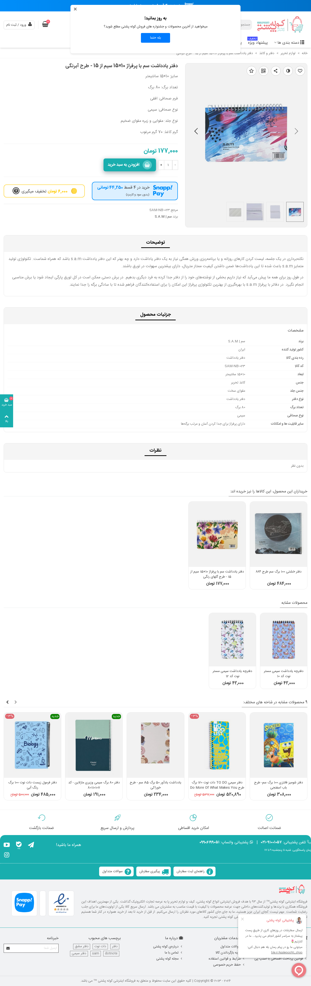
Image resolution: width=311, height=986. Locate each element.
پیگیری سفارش (149, 871)
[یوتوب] (7, 845)
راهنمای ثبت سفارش (191, 871)
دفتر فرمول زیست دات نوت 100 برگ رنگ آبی (32, 785)
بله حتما (155, 38)
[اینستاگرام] (7, 855)
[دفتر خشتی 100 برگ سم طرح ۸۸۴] (278, 534)
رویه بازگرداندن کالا (228, 953)
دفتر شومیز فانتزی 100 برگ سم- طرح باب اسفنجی (278, 785)
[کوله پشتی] (280, 25)
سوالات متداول (112, 871)
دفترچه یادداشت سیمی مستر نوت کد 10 (283, 674)
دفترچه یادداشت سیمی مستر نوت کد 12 (232, 674)
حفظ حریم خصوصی (227, 965)
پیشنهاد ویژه (258, 42)
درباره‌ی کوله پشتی (166, 947)
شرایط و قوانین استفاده (225, 959)
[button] (196, 132)
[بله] (19, 845)
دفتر (115, 946)
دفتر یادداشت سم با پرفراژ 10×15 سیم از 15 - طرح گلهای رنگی (217, 574)
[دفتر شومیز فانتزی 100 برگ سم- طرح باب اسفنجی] (278, 745)
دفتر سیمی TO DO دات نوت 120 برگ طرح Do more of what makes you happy (217, 787)
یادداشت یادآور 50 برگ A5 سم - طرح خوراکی (155, 785)
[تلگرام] (31, 845)
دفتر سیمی (79, 953)
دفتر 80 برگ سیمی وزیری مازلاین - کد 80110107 (94, 785)
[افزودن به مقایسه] (288, 71)
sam (95, 953)
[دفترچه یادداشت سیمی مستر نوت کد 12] (232, 640)
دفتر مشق (81, 946)
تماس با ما (172, 953)
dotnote (111, 953)
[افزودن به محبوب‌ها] (300, 71)
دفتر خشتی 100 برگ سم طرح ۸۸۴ (279, 571)
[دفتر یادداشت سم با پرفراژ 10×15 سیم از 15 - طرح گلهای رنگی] (217, 534)
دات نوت (100, 946)
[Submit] (8, 948)
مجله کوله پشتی (167, 959)
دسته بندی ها (288, 43)
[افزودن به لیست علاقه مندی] (251, 71)
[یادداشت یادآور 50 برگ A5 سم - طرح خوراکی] (155, 745)
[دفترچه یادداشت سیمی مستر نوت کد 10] (283, 640)
